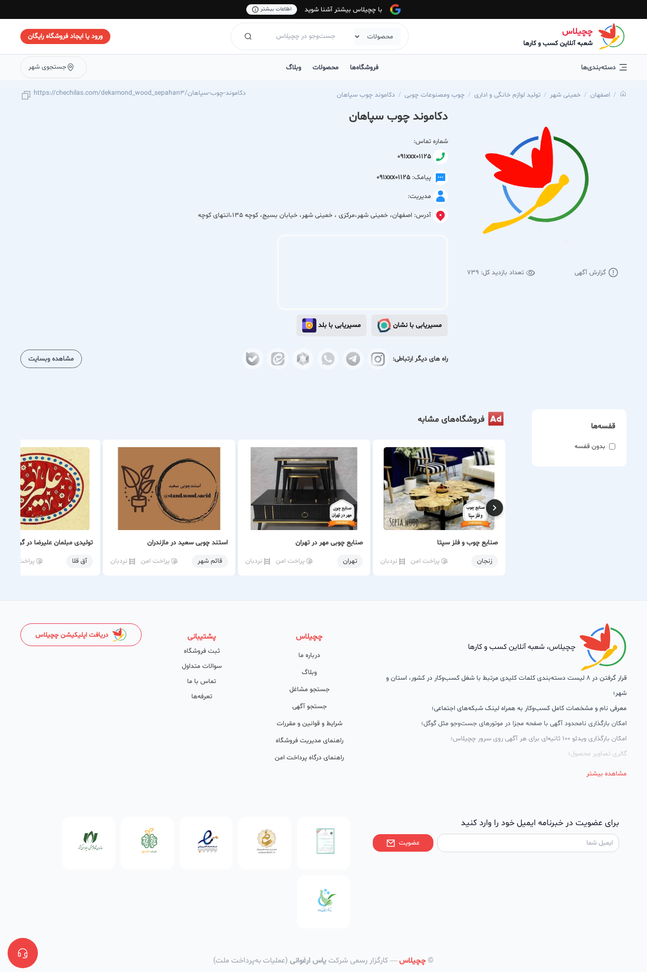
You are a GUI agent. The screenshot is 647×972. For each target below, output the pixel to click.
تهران (350, 561)
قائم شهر (210, 561)
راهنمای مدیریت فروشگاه (309, 740)
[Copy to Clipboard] (26, 96)
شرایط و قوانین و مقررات (309, 723)
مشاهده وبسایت (51, 358)
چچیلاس (577, 31)
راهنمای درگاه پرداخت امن (309, 757)
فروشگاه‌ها (364, 67)
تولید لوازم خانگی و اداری (507, 94)
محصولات (326, 67)
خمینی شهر (565, 94)
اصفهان (600, 94)
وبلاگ (293, 67)
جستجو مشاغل (309, 689)
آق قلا (79, 561)
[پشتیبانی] (23, 953)
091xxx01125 (414, 156)
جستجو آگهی (309, 706)
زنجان (484, 561)
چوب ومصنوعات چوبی (434, 94)
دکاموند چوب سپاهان (366, 94)
